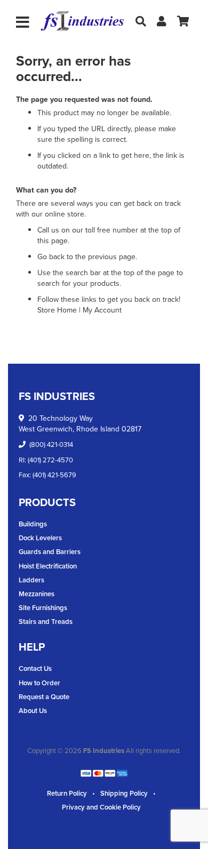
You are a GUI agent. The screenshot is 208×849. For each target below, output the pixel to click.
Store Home (57, 310)
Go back (51, 256)
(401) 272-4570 (50, 460)
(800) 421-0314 (51, 444)
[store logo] (82, 21)
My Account (102, 310)
